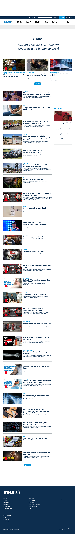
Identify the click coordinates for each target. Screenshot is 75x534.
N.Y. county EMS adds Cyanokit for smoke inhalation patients (35, 122)
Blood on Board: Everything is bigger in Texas (37, 266)
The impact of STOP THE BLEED (34, 251)
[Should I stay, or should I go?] (12, 240)
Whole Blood (25, 307)
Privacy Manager (59, 498)
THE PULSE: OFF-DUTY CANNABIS (51, 26)
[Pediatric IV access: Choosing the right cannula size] (12, 283)
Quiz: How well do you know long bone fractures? (37, 353)
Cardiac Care (25, 91)
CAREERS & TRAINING (37, 22)
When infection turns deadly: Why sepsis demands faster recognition (35, 223)
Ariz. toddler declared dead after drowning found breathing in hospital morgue (36, 137)
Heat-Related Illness (30, 72)
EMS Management (26, 120)
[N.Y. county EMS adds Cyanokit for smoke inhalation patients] (12, 125)
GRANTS (62, 21)
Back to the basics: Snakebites (33, 179)
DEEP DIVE (68, 22)
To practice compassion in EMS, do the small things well (36, 108)
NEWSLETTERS (56, 17)
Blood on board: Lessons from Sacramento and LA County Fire (34, 309)
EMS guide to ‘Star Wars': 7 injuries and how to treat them (36, 423)
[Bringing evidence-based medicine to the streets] (61, 65)
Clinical (24, 177)
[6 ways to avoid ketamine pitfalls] (12, 211)
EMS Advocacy (25, 105)
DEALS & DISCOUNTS (54, 22)
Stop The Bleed (25, 249)
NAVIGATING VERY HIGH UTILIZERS (35, 26)
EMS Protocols (25, 436)
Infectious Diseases (26, 321)
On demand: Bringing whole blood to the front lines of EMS (63, 138)
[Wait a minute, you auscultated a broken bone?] (12, 369)
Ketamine (25, 206)
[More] (24, 22)
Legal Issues (25, 235)
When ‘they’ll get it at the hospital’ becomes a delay (35, 439)
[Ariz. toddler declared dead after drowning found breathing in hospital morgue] (12, 139)
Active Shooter (25, 163)
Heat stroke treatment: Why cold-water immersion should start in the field (37, 74)
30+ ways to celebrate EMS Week (34, 294)
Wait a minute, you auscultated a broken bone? (37, 367)
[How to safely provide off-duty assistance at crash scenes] (12, 154)
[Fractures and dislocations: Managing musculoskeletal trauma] (12, 398)
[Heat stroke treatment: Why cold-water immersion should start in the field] (37, 65)
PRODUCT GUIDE (28, 22)
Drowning (25, 134)
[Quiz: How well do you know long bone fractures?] (12, 355)
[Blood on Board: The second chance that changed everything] (12, 197)
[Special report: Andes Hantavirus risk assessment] (12, 341)
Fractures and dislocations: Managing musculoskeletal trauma (36, 396)
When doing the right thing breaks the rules (63, 142)
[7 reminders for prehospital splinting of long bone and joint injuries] (12, 384)
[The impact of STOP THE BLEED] (12, 254)
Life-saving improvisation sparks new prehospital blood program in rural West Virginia (63, 128)
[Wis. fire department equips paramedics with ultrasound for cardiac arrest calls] (12, 96)
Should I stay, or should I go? (33, 237)
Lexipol (11, 529)
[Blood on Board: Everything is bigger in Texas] (12, 269)
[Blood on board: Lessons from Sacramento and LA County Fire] (12, 312)
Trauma (24, 393)
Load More (37, 83)
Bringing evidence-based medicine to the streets (60, 74)
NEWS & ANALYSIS (19, 22)
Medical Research (46, 49)
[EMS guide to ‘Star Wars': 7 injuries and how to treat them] (12, 427)
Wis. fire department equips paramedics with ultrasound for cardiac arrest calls (37, 94)
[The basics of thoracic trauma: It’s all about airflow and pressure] (14, 65)
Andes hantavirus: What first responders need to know (37, 324)
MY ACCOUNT (61, 17)
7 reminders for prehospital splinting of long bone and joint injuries (37, 381)
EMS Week (25, 292)
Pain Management (26, 407)
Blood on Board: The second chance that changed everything (37, 194)
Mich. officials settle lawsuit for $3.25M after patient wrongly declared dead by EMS (63, 123)
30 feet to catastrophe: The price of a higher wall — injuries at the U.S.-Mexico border (63, 133)
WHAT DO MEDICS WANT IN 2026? (19, 26)
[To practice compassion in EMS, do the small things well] (12, 110)
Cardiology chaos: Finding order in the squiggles (36, 453)
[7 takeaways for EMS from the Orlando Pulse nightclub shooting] (12, 168)
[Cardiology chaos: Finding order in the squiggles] (12, 456)
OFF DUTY (46, 22)
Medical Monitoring (26, 364)
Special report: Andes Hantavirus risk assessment (36, 338)
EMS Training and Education (54, 72)
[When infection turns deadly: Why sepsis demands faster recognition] (12, 225)
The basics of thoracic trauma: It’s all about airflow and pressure (13, 75)
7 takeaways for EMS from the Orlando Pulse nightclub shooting (36, 166)
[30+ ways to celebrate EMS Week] (12, 297)
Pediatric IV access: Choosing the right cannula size (36, 281)
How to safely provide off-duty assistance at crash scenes (34, 151)
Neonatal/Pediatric (26, 278)
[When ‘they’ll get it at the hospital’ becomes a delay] (12, 441)
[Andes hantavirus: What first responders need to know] (12, 326)
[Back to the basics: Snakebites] (12, 182)
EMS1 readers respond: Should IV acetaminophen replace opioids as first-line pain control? (37, 411)
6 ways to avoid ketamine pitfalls (34, 208)
